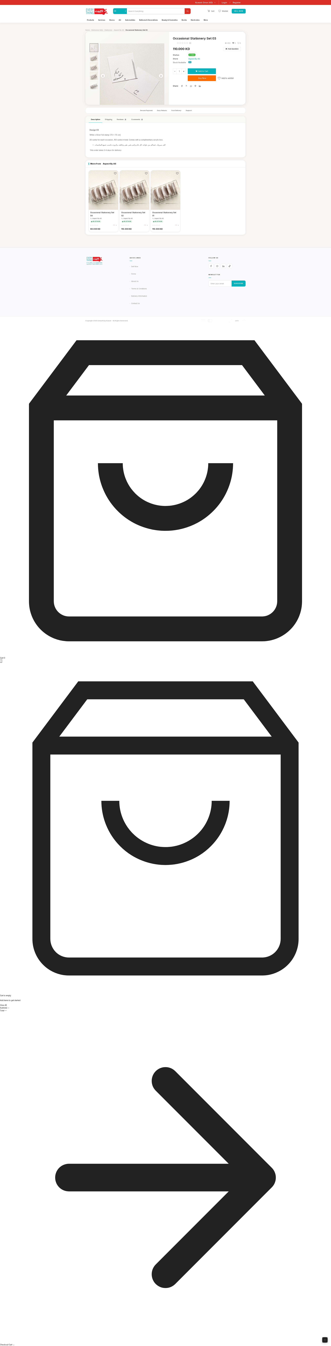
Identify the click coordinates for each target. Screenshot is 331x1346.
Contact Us (135, 303)
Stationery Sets (97, 30)
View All (3, 1005)
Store (175, 59)
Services (101, 20)
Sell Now (238, 11)
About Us (134, 281)
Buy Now (202, 78)
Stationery (108, 30)
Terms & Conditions (139, 289)
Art (120, 20)
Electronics (195, 20)
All (115, 11)
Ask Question (233, 49)
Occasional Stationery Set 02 (133, 214)
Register (237, 2)
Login (224, 2)
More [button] (206, 20)
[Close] (1, 661)
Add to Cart (203, 71)
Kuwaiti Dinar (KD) (204, 2)
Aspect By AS (119, 30)
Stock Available (179, 62)
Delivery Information (139, 296)
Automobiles (130, 20)
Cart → (12, 1345)
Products (90, 20)
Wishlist (225, 11)
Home (87, 30)
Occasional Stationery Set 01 (164, 214)
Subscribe (238, 283)
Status (176, 55)
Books (184, 20)
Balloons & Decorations (148, 20)
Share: (175, 86)
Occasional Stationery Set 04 (102, 214)
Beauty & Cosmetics (170, 20)
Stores (112, 20)
